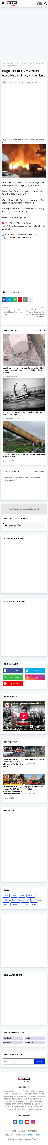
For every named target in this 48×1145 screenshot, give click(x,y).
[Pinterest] (20, 299)
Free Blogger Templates (30, 1139)
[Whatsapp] (14, 299)
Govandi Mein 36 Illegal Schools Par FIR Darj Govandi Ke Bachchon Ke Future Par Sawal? (13, 790)
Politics (21, 896)
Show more (40, 330)
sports (6, 904)
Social (6, 896)
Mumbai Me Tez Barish (34, 759)
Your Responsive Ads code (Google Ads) (24, 509)
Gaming (25, 904)
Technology (37, 900)
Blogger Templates (34, 1135)
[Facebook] (4, 299)
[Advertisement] (24, 34)
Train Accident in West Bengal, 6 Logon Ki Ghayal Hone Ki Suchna (24, 455)
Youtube (29, 1042)
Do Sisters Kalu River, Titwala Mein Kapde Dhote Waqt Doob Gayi (24, 413)
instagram (37, 677)
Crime (14, 896)
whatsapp (14, 677)
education (15, 904)
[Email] (25, 299)
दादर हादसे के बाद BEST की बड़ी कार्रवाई (33, 788)
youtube (14, 683)
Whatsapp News (9, 900)
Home (4, 63)
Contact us (32, 1131)
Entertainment (24, 900)
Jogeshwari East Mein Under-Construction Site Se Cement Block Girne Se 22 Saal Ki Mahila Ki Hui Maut (23, 370)
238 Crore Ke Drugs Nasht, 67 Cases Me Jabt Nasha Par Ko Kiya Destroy (13, 763)
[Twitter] (9, 299)
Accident (12, 63)
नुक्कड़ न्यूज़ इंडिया (15, 525)
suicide (33, 904)
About (22, 1131)
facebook (15, 670)
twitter (37, 670)
